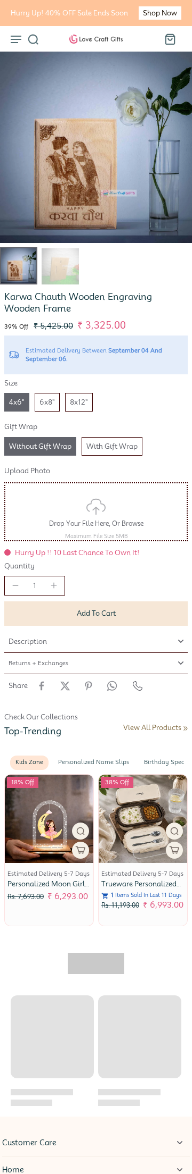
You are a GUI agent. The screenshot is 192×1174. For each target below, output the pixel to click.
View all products (152, 728)
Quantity (19, 566)
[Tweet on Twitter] (65, 686)
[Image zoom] (96, 147)
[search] (33, 38)
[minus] (15, 585)
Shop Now (160, 13)
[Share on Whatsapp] (112, 686)
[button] (96, 613)
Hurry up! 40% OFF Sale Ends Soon (69, 13)
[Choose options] (80, 850)
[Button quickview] (80, 831)
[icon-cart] (169, 38)
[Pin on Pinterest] (88, 686)
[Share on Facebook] (41, 686)
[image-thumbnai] (18, 265)
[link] (185, 728)
